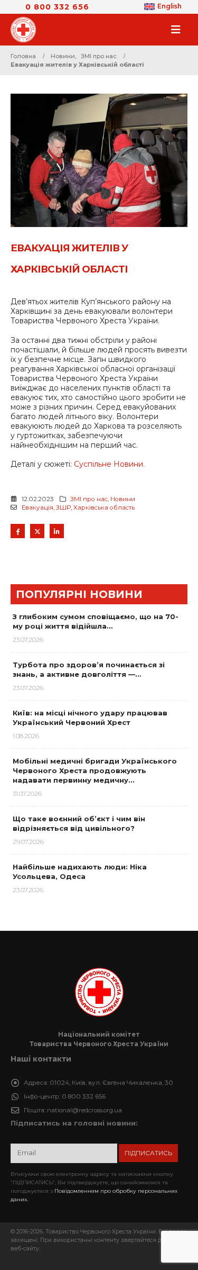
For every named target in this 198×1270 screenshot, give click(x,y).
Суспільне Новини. (109, 464)
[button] (179, 30)
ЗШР (63, 507)
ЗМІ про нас (89, 499)
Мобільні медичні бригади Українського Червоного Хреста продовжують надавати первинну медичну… (95, 770)
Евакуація (37, 507)
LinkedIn (57, 531)
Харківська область (104, 507)
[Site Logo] (26, 30)
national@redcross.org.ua (84, 1110)
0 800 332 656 (57, 7)
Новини (122, 499)
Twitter (37, 531)
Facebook (18, 531)
